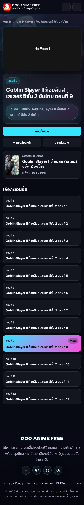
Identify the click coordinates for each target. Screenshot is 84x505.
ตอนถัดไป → (62, 142)
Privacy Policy (13, 483)
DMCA (60, 483)
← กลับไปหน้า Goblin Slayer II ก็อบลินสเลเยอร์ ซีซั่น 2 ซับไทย (40, 112)
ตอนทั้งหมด (42, 131)
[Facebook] (26, 470)
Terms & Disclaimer (39, 483)
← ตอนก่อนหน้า (22, 142)
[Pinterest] (36, 470)
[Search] (66, 7)
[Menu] (76, 7)
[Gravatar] (58, 470)
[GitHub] (47, 470)
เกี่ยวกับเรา (74, 483)
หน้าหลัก (7, 21)
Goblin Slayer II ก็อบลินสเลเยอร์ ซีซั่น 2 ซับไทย (42, 21)
